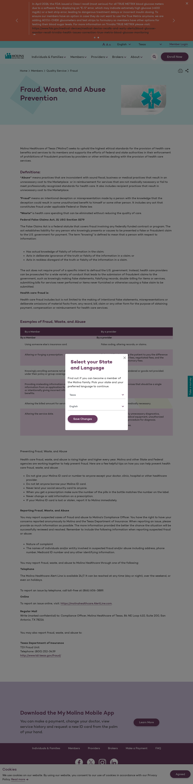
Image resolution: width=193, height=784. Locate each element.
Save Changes (82, 419)
